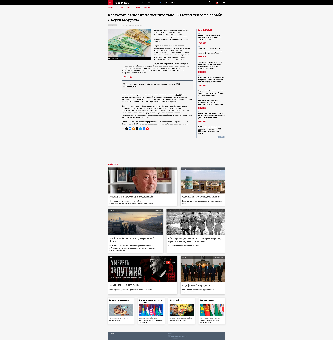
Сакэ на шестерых (207, 300)
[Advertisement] (166, 150)
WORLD (172, 3)
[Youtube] (147, 128)
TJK (154, 3)
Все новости (221, 137)
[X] (126, 128)
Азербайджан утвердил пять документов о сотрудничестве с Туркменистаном (210, 37)
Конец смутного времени (119, 300)
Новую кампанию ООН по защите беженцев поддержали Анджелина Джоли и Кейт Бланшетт (211, 115)
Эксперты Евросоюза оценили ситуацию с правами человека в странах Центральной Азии (210, 51)
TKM (160, 3)
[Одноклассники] (133, 128)
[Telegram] (140, 128)
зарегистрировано (147, 122)
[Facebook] (144, 128)
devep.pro (175, 338)
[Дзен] (137, 128)
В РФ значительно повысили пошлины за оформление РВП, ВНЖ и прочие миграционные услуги (209, 130)
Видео (129, 7)
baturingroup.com (180, 336)
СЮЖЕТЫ (147, 7)
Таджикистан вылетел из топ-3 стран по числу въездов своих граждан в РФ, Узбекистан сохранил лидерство (210, 65)
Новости (110, 7)
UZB (166, 3)
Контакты (112, 333)
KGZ (149, 3)
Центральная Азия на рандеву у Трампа (151, 301)
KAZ (143, 3)
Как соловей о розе (177, 300)
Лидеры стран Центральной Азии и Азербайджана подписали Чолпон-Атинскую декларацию (211, 93)
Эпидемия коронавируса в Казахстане (133, 25)
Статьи (120, 7)
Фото (138, 7)
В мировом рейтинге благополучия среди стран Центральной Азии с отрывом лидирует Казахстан (211, 79)
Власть (120, 25)
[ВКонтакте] (130, 128)
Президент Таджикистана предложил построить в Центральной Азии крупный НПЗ (210, 102)
